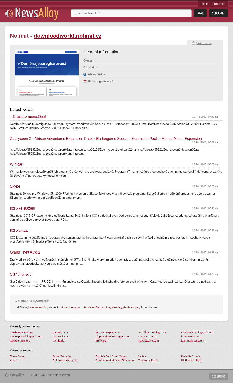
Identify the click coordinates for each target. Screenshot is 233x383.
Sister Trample (62, 356)
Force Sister (17, 356)
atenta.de (58, 340)
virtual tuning (69, 307)
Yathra (142, 356)
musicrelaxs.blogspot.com (197, 332)
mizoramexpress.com (109, 332)
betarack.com (61, 336)
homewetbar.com (191, 336)
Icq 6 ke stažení (22, 208)
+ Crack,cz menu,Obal (28, 117)
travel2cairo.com (148, 340)
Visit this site (204, 43)
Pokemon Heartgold (65, 360)
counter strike (86, 307)
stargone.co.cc (147, 336)
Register (219, 3)
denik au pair (131, 307)
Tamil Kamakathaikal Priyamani (115, 360)
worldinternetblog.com (152, 332)
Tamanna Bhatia (148, 360)
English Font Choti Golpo (111, 356)
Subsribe (218, 13)
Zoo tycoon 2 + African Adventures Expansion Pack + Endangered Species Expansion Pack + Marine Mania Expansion (106, 139)
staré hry (116, 307)
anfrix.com (102, 340)
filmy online (103, 307)
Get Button (218, 376)
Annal (13, 360)
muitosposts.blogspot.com (26, 336)
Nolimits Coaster (191, 356)
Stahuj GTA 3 (20, 274)
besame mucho (38, 307)
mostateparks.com (21, 332)
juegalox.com (61, 332)
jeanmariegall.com (192, 340)
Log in (204, 3)
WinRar (16, 164)
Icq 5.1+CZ (19, 230)
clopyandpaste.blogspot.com (113, 336)
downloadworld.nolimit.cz (67, 36)
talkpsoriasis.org (20, 340)
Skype (15, 186)
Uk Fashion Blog (191, 360)
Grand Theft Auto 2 (25, 252)
